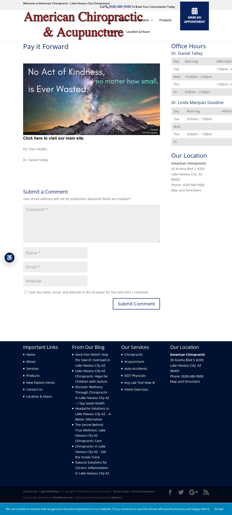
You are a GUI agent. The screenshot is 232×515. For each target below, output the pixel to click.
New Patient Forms (40, 382)
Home (109, 20)
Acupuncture (134, 361)
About (123, 20)
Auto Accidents (135, 368)
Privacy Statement (143, 491)
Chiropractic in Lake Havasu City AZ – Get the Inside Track (90, 451)
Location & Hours (138, 32)
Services (143, 20)
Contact (110, 32)
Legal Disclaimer (49, 491)
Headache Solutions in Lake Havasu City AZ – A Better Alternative (93, 413)
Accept (219, 509)
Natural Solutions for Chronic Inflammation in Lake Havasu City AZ (92, 467)
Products (165, 20)
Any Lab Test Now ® (139, 382)
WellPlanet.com (63, 497)
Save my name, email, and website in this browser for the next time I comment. (89, 292)
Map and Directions (186, 190)
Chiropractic (133, 354)
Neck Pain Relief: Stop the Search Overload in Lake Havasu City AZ (92, 360)
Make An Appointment (194, 19)
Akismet (116, 497)
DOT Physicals (135, 375)
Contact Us (34, 389)
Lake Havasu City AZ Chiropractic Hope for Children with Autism (91, 376)
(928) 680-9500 (120, 6)
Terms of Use (121, 491)
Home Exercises (136, 389)
